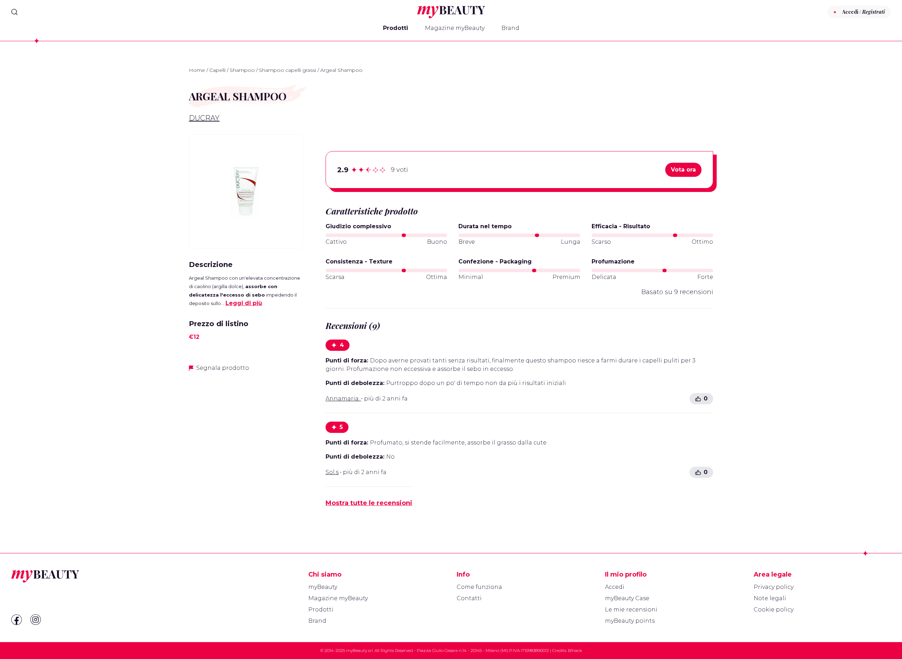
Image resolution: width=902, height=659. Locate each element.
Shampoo (242, 70)
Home (197, 70)
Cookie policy (773, 609)
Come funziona (479, 587)
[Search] (14, 12)
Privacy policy (773, 587)
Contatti (469, 598)
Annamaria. (343, 398)
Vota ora (683, 169)
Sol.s (332, 472)
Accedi (614, 587)
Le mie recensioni (631, 609)
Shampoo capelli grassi (287, 70)
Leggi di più (244, 303)
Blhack (575, 650)
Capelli (217, 70)
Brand (510, 28)
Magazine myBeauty (454, 28)
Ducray (204, 118)
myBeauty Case (627, 598)
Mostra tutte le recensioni (369, 503)
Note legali (770, 598)
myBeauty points (630, 620)
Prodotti (395, 28)
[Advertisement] (246, 428)
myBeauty (322, 587)
